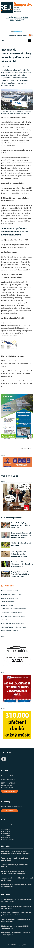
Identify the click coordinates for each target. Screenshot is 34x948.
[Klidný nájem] (17, 23)
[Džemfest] (17, 497)
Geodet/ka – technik (7, 605)
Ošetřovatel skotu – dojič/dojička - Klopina (13, 616)
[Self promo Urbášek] (17, 725)
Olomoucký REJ (5, 829)
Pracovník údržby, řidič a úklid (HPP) (11, 594)
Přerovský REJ (5, 831)
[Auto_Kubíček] (17, 652)
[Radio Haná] (17, 689)
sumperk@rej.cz (10, 779)
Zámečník (4, 620)
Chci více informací (9, 791)
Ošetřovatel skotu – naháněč (9, 630)
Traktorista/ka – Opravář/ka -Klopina (11, 612)
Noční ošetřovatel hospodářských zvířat (12, 623)
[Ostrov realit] (17, 462)
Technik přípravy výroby (8, 601)
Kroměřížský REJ (6, 837)
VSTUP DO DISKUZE (9, 476)
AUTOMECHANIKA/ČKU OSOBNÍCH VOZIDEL (13, 609)
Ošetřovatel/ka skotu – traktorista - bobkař (13, 627)
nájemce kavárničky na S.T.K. (9, 598)
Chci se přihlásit (9, 810)
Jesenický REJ (5, 835)
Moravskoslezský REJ (7, 840)
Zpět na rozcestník (6, 825)
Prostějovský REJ (6, 833)
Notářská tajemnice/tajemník (9, 591)
